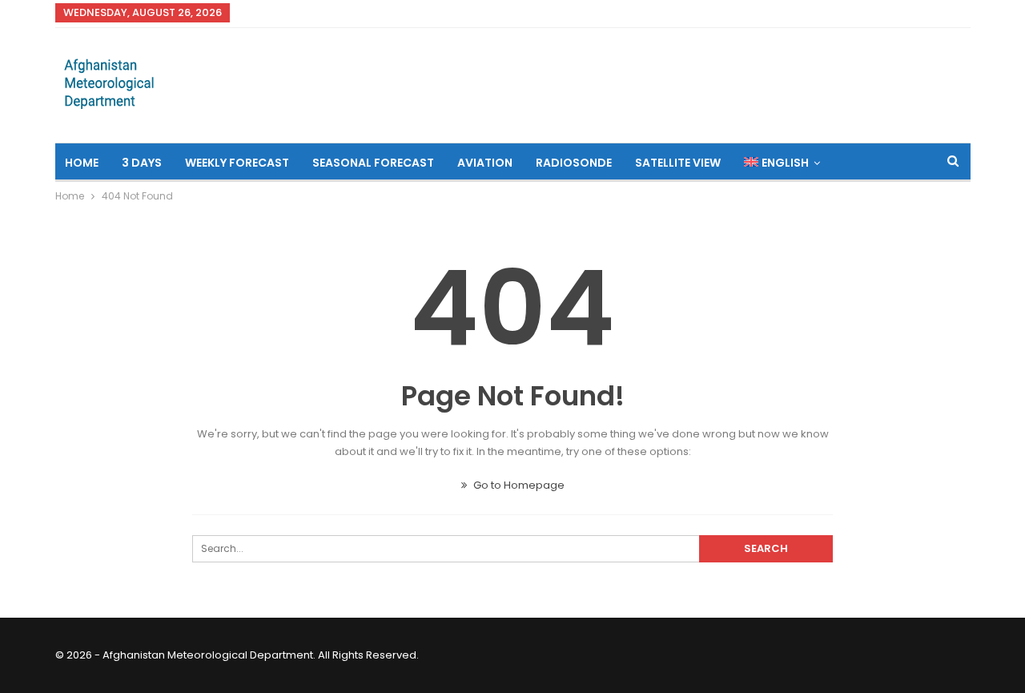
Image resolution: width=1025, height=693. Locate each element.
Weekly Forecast (237, 163)
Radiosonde (574, 163)
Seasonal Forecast (373, 163)
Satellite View (678, 163)
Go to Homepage (518, 485)
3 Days (142, 163)
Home (81, 163)
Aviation (484, 163)
